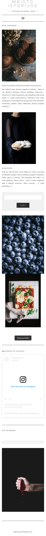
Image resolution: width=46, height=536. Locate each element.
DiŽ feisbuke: (9, 430)
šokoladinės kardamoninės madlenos (21, 86)
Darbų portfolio (23, 338)
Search (23, 205)
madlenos (7, 168)
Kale (15, 532)
